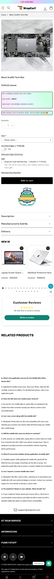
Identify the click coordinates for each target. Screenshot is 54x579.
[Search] (9, 8)
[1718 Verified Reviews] (27, 206)
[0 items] (51, 8)
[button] (50, 297)
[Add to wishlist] (21, 248)
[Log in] (45, 9)
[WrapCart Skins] (26, 8)
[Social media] (50, 291)
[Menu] (3, 8)
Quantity (5, 120)
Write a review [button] (27, 317)
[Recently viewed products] (50, 286)
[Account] (20, 577)
